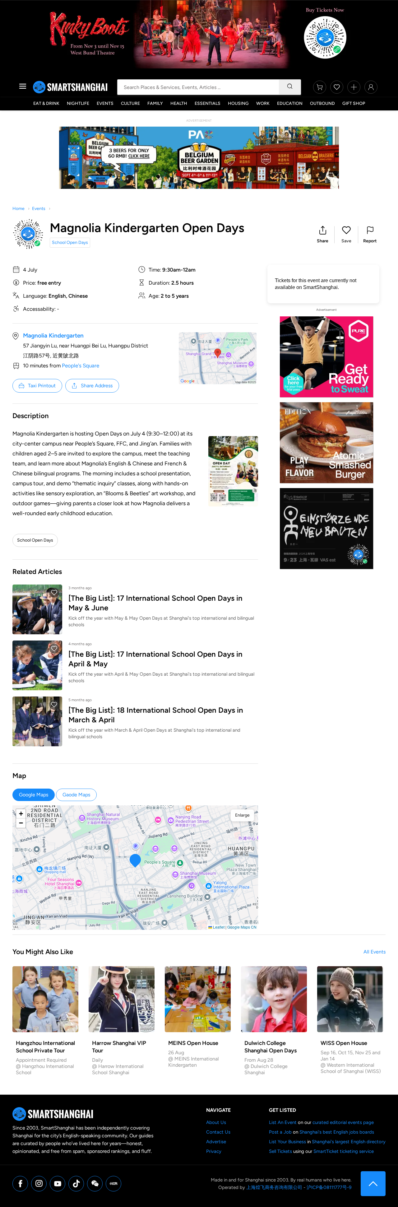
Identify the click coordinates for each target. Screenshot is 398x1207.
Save (346, 241)
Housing (238, 103)
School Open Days (70, 242)
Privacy (213, 1151)
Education (290, 103)
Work (263, 103)
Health (178, 103)
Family (155, 103)
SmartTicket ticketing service (343, 1151)
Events (105, 103)
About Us (216, 1122)
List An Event (283, 1122)
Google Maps (33, 795)
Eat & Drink (46, 103)
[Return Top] (373, 1183)
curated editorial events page (343, 1122)
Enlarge (242, 815)
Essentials (207, 103)
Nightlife (78, 103)
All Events (374, 952)
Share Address (97, 386)
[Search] (290, 87)
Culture (130, 103)
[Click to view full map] (218, 358)
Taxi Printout (42, 386)
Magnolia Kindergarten (53, 335)
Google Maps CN (242, 927)
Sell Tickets (280, 1151)
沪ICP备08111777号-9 (329, 1187)
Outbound (322, 103)
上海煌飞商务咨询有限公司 (274, 1187)
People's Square (80, 365)
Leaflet (218, 927)
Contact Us (218, 1132)
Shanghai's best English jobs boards (336, 1132)
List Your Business (287, 1141)
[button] (322, 235)
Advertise (216, 1141)
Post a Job (280, 1132)
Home (18, 208)
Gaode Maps (76, 795)
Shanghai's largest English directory (349, 1141)
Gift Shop (353, 103)
